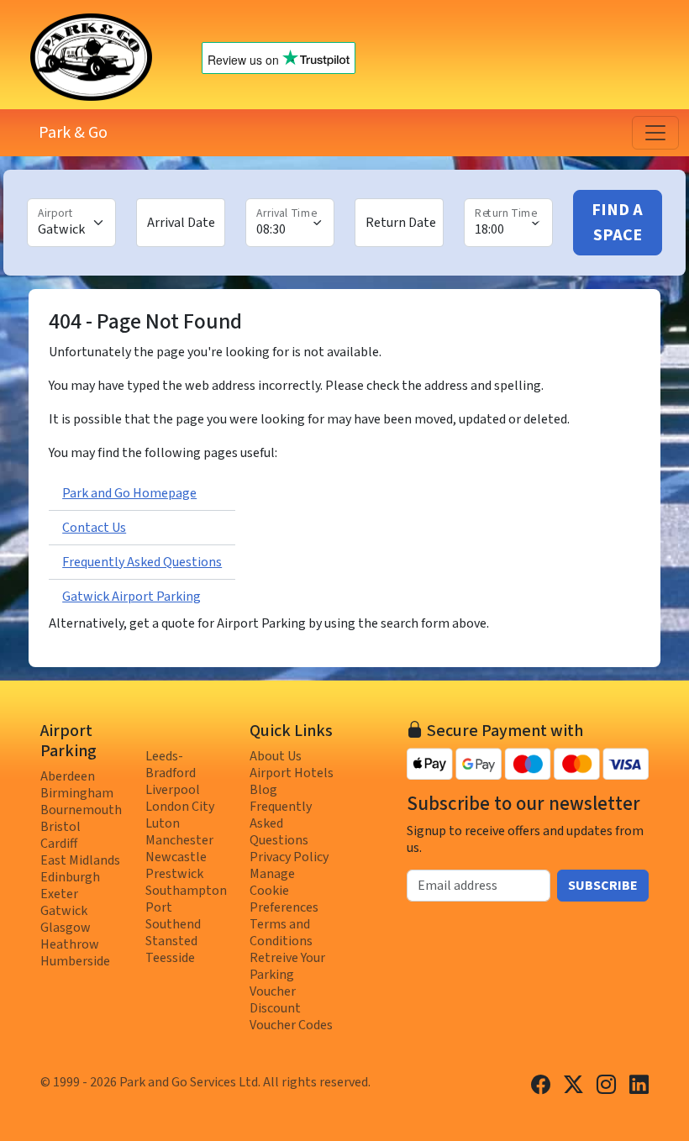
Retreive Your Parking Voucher (287, 974)
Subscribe (603, 885)
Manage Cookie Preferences (284, 890)
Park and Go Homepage (129, 493)
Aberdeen (67, 776)
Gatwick (63, 910)
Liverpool (172, 789)
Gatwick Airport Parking (131, 596)
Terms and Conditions (281, 932)
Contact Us (94, 527)
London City (179, 806)
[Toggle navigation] (655, 133)
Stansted (171, 941)
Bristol (60, 826)
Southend (173, 924)
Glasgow (65, 927)
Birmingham (76, 793)
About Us (276, 756)
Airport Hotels (292, 773)
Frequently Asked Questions (142, 562)
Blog (263, 789)
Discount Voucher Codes (291, 1016)
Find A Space (617, 222)
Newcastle (176, 857)
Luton (162, 823)
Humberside (75, 961)
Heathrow (69, 944)
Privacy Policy (289, 857)
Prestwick (174, 873)
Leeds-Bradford (170, 764)
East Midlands (80, 860)
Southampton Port (186, 899)
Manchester (179, 840)
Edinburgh (70, 877)
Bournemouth (81, 810)
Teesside (170, 957)
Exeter (59, 894)
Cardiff (58, 843)
